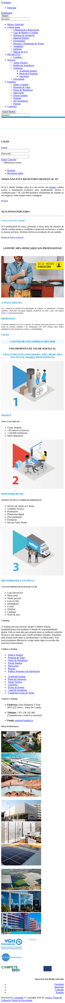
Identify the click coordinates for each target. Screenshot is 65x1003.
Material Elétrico (21, 38)
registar (52, 187)
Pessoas (17, 103)
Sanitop (48, 997)
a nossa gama (13, 27)
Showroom (18, 92)
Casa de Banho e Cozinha (25, 32)
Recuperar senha (15, 173)
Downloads (18, 79)
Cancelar (12, 159)
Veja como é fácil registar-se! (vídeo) (16, 206)
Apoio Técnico (20, 62)
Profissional (6, 13)
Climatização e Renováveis (26, 30)
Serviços (11, 60)
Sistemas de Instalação (24, 35)
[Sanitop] (6, 2)
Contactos (12, 106)
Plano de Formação (28, 73)
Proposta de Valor (21, 87)
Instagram (59, 987)
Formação (18, 68)
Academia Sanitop (28, 71)
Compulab (18, 997)
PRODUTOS (13, 54)
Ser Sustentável (20, 101)
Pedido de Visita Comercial (12, 237)
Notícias (17, 98)
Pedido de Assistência (23, 65)
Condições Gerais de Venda (21, 693)
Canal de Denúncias (17, 690)
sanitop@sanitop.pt (24, 720)
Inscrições (24, 76)
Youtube (60, 992)
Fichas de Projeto (16, 687)
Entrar (4, 159)
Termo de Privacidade (21, 1000)
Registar (11, 170)
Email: (4, 147)
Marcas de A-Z (20, 51)
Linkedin (59, 989)
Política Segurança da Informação (24, 671)
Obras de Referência (23, 90)
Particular (11, 7)
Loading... (18, 57)
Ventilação (18, 46)
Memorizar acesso (12, 162)
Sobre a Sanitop (20, 84)
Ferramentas (19, 40)
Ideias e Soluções (15, 24)
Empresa (11, 81)
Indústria (17, 49)
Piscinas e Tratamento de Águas (28, 43)
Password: (6, 153)
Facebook (59, 984)
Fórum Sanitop (20, 95)
